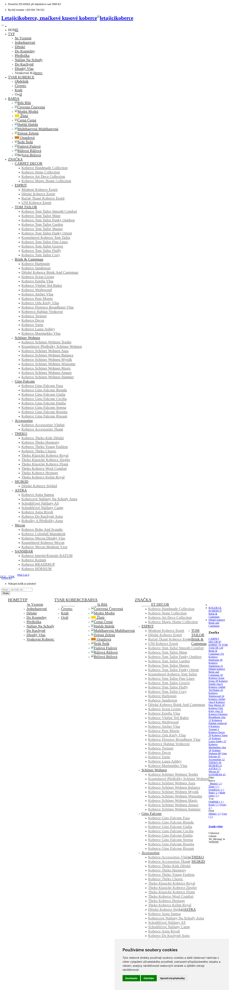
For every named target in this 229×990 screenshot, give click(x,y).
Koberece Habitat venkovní (218, 723)
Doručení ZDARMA (19, 4)
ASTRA (215, 768)
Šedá (214, 792)
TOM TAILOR (218, 646)
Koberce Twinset (214, 728)
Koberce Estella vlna (218, 682)
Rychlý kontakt (16, 9)
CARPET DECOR (215, 640)
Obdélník (216, 801)
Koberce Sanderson (216, 664)
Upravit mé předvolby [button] (172, 978)
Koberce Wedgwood (216, 695)
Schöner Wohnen (215, 752)
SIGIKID (215, 765)
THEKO (215, 762)
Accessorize (217, 759)
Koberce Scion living (216, 679)
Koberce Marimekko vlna (217, 747)
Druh (211, 810)
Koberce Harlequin (215, 658)
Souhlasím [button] (131, 978)
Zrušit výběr (216, 826)
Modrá (216, 783)
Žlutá (214, 786)
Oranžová (216, 789)
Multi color (217, 794)
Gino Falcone (218, 755)
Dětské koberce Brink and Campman (217, 622)
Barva (212, 780)
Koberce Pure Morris (217, 704)
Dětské (215, 813)
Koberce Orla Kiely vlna (216, 710)
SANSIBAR (217, 774)
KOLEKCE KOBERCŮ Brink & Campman (215, 612)
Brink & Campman (216, 652)
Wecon (214, 771)
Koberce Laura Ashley (217, 740)
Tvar (211, 798)
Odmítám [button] (149, 978)
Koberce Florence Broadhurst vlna (218, 717)
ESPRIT (215, 644)
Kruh (214, 804)
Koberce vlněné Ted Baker (217, 689)
